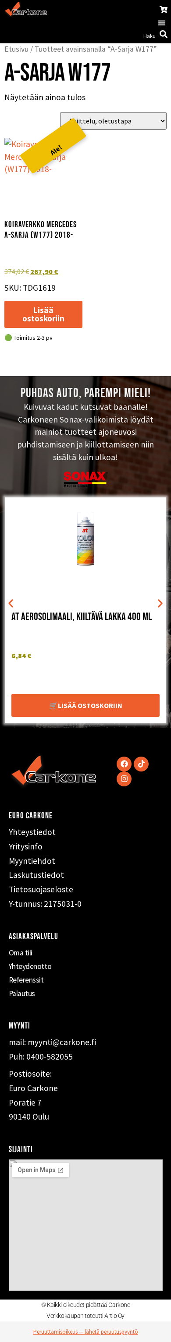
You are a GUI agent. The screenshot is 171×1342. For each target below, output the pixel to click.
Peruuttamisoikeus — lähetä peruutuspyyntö (85, 1331)
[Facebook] (124, 764)
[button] (161, 23)
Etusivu (16, 49)
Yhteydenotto (30, 966)
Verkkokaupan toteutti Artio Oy (85, 1315)
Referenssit (26, 980)
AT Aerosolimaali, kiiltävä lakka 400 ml (81, 616)
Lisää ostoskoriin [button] (43, 314)
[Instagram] (124, 778)
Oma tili (20, 953)
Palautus (22, 993)
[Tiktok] (141, 764)
